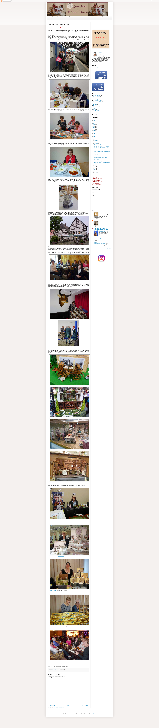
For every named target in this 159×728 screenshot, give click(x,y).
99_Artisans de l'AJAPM (97, 111)
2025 (94, 120)
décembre (96, 139)
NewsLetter (104, 16)
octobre (95, 142)
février (95, 171)
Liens (110, 16)
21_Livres (95, 105)
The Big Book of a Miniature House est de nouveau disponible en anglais (104, 213)
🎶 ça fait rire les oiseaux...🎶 (103, 231)
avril (95, 169)
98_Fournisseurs (96, 110)
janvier (95, 172)
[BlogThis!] (60, 669)
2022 (94, 124)
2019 (94, 129)
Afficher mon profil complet (96, 62)
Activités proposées (63, 16)
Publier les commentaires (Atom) (58, 707)
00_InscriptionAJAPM (96, 95)
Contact (49, 18)
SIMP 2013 (96, 154)
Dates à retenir (55, 16)
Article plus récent (52, 705)
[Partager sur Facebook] (63, 669)
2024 (94, 121)
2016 (94, 133)
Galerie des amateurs (92, 16)
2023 (94, 123)
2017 (94, 132)
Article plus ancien (85, 705)
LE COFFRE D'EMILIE (97, 220)
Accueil (48, 16)
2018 (94, 130)
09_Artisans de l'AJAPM (97, 100)
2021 (94, 126)
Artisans (77, 16)
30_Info (94, 109)
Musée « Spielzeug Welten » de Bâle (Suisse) (102, 151)
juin (95, 166)
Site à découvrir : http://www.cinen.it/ (100, 144)
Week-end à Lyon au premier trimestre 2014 (101, 161)
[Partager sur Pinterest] (64, 669)
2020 (94, 127)
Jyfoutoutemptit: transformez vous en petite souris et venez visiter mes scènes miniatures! (101, 229)
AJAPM (100, 52)
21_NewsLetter (95, 106)
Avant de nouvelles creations (103, 221)
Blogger (94, 713)
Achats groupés (96, 159)
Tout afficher (109, 248)
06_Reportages (54, 670)
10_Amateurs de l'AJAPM (97, 101)
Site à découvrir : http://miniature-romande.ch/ (101, 147)
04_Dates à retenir (96, 96)
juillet (95, 165)
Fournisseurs (83, 16)
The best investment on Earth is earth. (99, 243)
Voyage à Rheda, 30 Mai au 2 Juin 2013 (101, 155)
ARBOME (95, 242)
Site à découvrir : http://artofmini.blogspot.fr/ (101, 146)
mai (95, 168)
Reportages (71, 16)
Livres (99, 16)
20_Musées (95, 104)
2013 (94, 137)
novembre (96, 140)
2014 (94, 136)
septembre (96, 143)
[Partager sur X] (61, 669)
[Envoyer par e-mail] (59, 669)
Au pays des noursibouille (98, 238)
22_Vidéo (95, 108)
